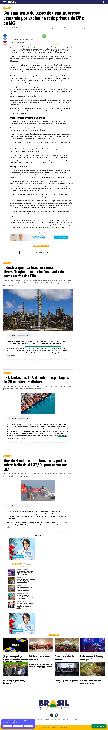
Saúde (71, 720)
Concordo (28, 726)
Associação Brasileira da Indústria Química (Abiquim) (43, 346)
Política (65, 720)
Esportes (46, 720)
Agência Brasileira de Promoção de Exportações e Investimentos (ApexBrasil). (33, 350)
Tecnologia (78, 720)
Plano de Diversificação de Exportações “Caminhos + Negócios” (35, 348)
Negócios (53, 720)
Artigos (40, 720)
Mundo (59, 720)
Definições (7, 726)
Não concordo (18, 726)
